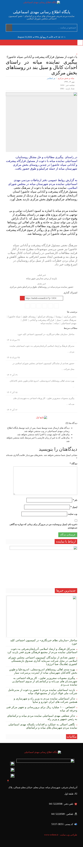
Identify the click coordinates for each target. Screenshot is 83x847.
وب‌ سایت (72, 514)
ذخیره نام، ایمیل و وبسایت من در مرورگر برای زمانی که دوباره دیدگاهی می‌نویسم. (43, 526)
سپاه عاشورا (14, 316)
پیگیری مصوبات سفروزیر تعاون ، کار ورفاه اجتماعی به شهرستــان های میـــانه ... (43, 401)
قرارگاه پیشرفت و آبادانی (42, 320)
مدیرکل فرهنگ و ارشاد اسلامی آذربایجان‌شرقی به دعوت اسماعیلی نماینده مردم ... (42, 349)
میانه (56, 323)
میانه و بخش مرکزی (66, 78)
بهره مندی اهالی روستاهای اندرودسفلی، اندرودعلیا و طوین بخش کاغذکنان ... (42, 384)
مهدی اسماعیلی (68, 323)
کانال (24, 320)
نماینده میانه (46, 323)
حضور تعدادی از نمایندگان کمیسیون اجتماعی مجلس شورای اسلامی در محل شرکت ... (43, 366)
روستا (59, 316)
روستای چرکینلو (45, 316)
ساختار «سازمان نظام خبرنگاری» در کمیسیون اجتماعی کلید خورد (46, 334)
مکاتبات (72, 736)
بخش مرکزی (70, 316)
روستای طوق (29, 316)
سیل (58, 320)
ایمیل (73, 507)
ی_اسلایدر (51, 78)
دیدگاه (73, 463)
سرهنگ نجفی (69, 320)
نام (75, 500)
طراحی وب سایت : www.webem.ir (60, 834)
